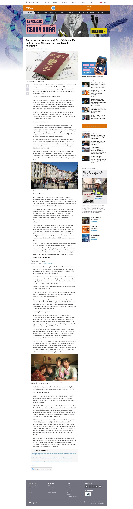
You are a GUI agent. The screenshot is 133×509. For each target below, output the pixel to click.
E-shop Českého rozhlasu (90, 168)
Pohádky (85, 67)
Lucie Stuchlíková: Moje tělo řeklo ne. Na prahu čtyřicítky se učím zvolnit (98, 117)
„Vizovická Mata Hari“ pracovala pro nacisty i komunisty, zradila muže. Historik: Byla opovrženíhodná (98, 102)
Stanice (74, 2)
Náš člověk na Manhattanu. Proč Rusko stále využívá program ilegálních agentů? (99, 110)
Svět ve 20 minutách (42, 49)
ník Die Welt (56, 97)
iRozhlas (47, 2)
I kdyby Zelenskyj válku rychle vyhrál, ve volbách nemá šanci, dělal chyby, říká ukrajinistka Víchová (98, 85)
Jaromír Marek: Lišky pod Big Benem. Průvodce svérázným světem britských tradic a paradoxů (98, 93)
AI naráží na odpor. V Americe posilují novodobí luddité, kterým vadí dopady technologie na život (98, 159)
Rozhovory (82, 12)
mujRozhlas (64, 2)
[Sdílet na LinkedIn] (27, 93)
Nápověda (69, 488)
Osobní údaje (88, 501)
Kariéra (68, 492)
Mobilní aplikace (52, 492)
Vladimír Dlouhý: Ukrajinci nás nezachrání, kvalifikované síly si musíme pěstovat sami (52, 457)
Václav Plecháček (48, 263)
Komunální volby (33, 488)
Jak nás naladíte (70, 486)
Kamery (88, 9)
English (102, 501)
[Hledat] (105, 2)
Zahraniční (29, 12)
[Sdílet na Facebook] (27, 85)
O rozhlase (82, 2)
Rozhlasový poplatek (71, 496)
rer (35, 465)
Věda (97, 12)
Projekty (74, 12)
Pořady (46, 12)
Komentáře (90, 12)
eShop (30, 492)
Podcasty (50, 490)
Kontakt (68, 494)
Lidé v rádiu (69, 490)
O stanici (68, 12)
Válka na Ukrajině (33, 486)
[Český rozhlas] (32, 2)
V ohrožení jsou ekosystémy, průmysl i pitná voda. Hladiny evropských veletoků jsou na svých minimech (98, 150)
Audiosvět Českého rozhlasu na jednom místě (92, 76)
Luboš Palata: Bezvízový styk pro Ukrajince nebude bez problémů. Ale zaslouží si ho (52, 461)
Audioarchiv (90, 8)
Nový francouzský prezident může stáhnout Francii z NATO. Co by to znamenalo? (98, 136)
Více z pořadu (86, 132)
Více (102, 12)
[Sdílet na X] (27, 89)
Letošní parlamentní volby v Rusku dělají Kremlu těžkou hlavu (98, 143)
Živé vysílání (51, 486)
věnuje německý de (46, 97)
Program (55, 2)
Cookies (82, 501)
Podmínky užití (96, 501)
